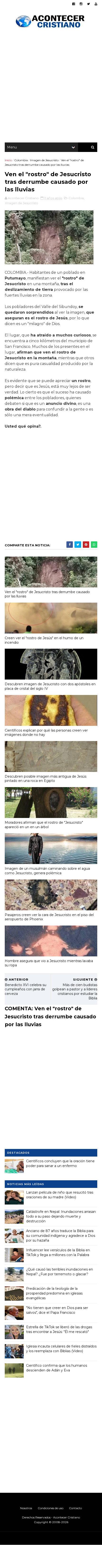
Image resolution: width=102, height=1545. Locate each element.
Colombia (21, 160)
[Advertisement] (51, 87)
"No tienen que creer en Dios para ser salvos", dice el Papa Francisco (57, 1310)
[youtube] (96, 4)
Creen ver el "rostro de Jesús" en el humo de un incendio (44, 640)
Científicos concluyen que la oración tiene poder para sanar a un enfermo (60, 1163)
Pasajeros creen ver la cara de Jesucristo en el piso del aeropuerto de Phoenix (49, 917)
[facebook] (73, 4)
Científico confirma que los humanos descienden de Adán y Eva (56, 1367)
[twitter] (88, 4)
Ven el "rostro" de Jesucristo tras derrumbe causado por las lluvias (47, 594)
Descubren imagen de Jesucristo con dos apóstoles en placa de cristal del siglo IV (50, 686)
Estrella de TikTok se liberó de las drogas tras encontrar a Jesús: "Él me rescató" (59, 1329)
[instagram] (81, 4)
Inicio (8, 160)
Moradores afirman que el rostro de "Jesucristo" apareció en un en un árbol (44, 824)
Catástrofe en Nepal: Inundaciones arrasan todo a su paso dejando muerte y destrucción (61, 1216)
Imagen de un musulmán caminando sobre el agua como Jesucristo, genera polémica (47, 870)
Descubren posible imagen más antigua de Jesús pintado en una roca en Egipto (45, 778)
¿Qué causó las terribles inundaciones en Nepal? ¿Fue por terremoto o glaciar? (59, 1271)
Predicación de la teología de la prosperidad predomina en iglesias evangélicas (54, 1293)
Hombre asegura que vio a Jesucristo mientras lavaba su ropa (49, 963)
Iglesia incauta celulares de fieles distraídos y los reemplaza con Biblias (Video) (61, 1348)
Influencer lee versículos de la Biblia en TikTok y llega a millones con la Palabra (58, 1252)
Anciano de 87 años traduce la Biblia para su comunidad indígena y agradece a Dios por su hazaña (60, 1235)
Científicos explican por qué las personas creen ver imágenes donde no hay (46, 732)
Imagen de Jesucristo (44, 160)
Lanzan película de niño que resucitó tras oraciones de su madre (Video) (59, 1194)
